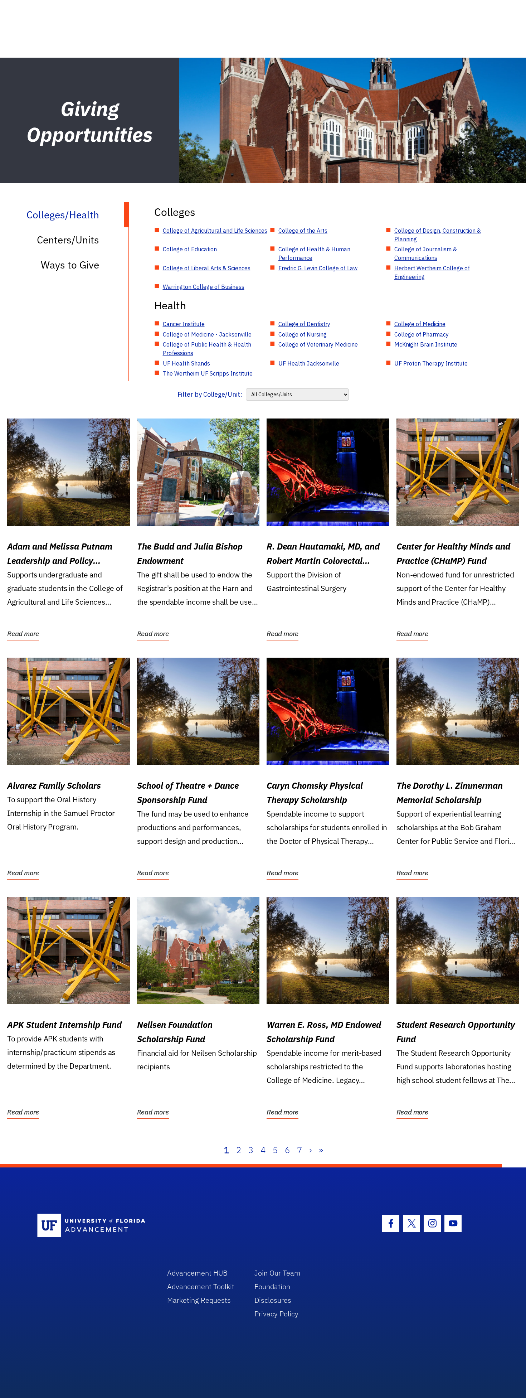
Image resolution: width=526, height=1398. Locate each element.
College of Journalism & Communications (425, 253)
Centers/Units (68, 239)
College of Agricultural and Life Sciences (215, 230)
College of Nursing (302, 334)
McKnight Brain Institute (425, 344)
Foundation (272, 1286)
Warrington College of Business (203, 286)
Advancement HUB (197, 1273)
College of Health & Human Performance (314, 253)
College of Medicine (419, 324)
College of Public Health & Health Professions (207, 349)
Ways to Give (70, 264)
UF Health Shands (186, 363)
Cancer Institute (184, 324)
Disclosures (272, 1300)
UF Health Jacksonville (308, 363)
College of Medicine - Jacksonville (207, 334)
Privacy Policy (276, 1314)
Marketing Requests (199, 1300)
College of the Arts (302, 230)
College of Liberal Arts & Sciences (206, 268)
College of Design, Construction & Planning (437, 235)
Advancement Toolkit (200, 1286)
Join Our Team (277, 1273)
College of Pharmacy (421, 334)
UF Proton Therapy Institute (431, 363)
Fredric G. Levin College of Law (317, 268)
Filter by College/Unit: (209, 394)
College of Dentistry (304, 324)
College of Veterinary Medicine (318, 344)
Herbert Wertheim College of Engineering (432, 272)
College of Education (190, 249)
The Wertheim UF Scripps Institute (208, 373)
